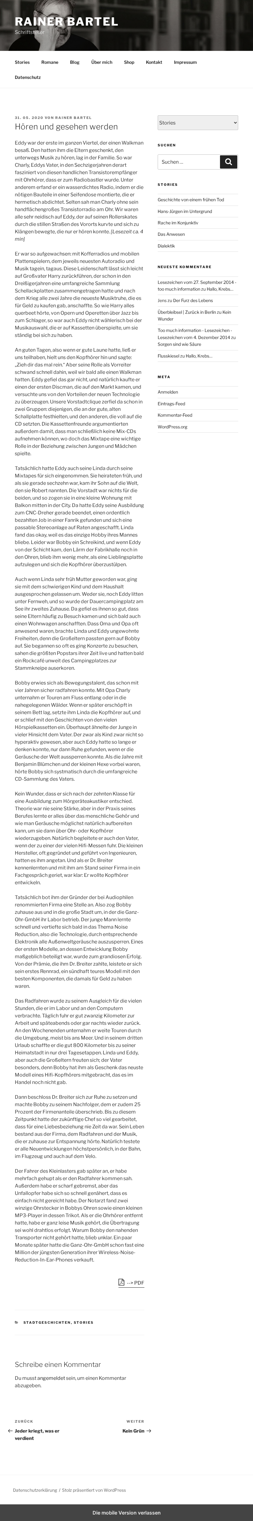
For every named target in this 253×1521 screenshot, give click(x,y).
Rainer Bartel (67, 21)
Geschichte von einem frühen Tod (191, 199)
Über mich (101, 62)
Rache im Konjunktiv (178, 222)
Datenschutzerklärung (35, 1490)
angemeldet (51, 1378)
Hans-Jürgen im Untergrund (185, 211)
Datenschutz (28, 77)
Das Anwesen (171, 234)
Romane (49, 62)
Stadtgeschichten (47, 1322)
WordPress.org (172, 426)
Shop (129, 62)
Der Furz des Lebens (193, 300)
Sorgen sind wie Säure (179, 344)
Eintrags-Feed (171, 403)
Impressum (185, 62)
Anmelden (168, 392)
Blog (75, 62)
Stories (22, 62)
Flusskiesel (168, 355)
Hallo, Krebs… (220, 289)
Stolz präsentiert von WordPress (94, 1490)
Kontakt (154, 62)
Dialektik (166, 245)
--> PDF (135, 1283)
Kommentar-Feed (175, 415)
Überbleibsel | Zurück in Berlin (187, 312)
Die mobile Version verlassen (127, 1513)
